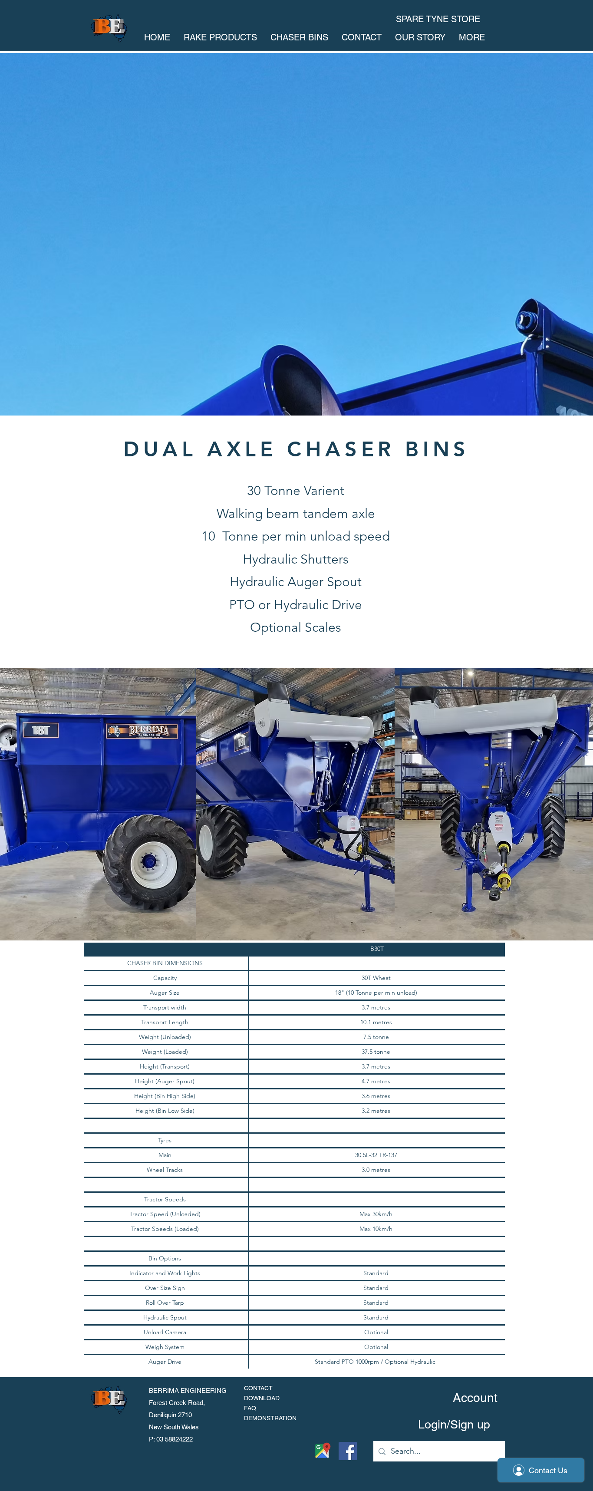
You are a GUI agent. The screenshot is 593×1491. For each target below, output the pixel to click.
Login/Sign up (454, 1424)
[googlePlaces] (322, 1451)
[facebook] (348, 1451)
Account (475, 1398)
